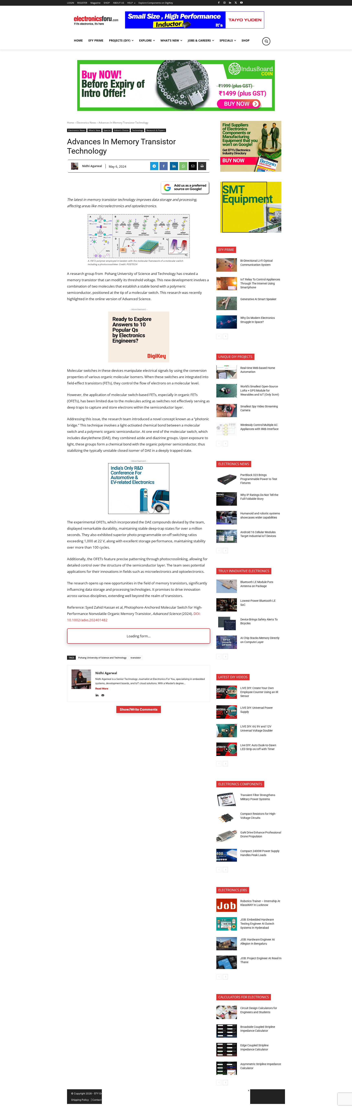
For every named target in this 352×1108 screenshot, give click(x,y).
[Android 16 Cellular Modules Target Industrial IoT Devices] (226, 536)
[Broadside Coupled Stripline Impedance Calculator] (226, 1031)
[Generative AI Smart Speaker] (226, 303)
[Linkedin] (230, 3)
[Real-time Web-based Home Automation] (226, 372)
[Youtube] (241, 3)
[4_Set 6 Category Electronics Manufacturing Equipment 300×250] (250, 231)
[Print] (202, 166)
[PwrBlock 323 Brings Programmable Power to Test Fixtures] (226, 479)
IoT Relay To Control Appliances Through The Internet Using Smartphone (260, 283)
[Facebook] (218, 3)
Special (107, 130)
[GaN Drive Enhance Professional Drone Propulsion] (226, 836)
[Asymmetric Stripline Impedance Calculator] (226, 1068)
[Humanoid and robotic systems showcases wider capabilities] (226, 517)
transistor (136, 657)
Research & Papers (155, 130)
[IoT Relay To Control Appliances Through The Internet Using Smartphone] (226, 283)
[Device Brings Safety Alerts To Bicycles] (226, 623)
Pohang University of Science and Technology (102, 657)
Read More (101, 688)
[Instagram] (224, 3)
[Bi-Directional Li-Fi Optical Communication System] (226, 265)
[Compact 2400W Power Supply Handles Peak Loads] (226, 855)
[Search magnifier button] (266, 41)
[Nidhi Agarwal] (75, 166)
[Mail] (102, 694)
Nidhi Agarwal (92, 166)
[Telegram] (154, 166)
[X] (235, 3)
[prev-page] (218, 336)
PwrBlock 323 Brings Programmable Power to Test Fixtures (258, 479)
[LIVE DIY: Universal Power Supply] (226, 712)
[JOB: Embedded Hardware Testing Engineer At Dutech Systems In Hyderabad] (226, 924)
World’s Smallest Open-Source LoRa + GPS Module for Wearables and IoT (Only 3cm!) (259, 390)
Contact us (98, 1099)
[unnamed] (138, 361)
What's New (94, 130)
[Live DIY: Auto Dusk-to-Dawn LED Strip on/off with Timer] (226, 749)
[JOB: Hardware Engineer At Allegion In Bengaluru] (226, 943)
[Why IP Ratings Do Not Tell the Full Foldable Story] (226, 499)
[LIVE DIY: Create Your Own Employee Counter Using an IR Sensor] (226, 692)
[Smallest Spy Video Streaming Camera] (226, 410)
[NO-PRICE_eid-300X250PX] (250, 170)
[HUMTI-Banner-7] (176, 110)
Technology (137, 130)
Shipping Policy (80, 1099)
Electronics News (86, 122)
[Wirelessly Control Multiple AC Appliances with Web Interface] (226, 429)
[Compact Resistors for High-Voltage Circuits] (226, 818)
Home (70, 122)
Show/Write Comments (138, 709)
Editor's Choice (121, 130)
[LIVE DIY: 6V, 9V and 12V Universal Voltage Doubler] (226, 730)
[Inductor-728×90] (194, 27)
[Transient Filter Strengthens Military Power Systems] (226, 799)
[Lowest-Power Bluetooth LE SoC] (226, 605)
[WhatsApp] (183, 166)
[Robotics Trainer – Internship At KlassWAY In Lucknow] (226, 905)
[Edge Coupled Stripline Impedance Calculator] (226, 1049)
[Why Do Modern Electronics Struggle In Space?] (226, 322)
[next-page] (225, 336)
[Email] (193, 166)
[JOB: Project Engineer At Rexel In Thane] (226, 962)
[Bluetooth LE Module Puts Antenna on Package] (226, 586)
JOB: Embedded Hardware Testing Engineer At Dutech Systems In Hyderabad (257, 923)
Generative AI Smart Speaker (258, 299)
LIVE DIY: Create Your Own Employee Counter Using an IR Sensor (259, 692)
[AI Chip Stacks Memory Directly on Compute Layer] (226, 642)
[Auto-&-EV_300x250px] (138, 512)
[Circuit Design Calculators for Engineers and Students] (226, 1012)
